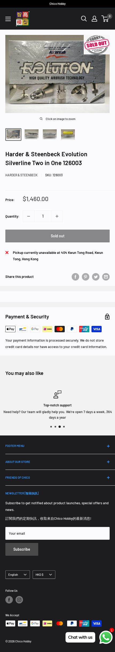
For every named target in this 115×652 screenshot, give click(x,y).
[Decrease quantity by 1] (28, 216)
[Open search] (84, 19)
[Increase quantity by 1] (57, 216)
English (13, 574)
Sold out (57, 236)
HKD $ (39, 574)
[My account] (94, 19)
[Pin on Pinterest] (85, 277)
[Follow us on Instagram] (19, 599)
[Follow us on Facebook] (9, 599)
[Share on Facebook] (75, 277)
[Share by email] (106, 277)
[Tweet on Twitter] (95, 277)
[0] (105, 18)
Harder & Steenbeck (21, 175)
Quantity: (12, 216)
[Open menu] (8, 19)
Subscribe (21, 549)
